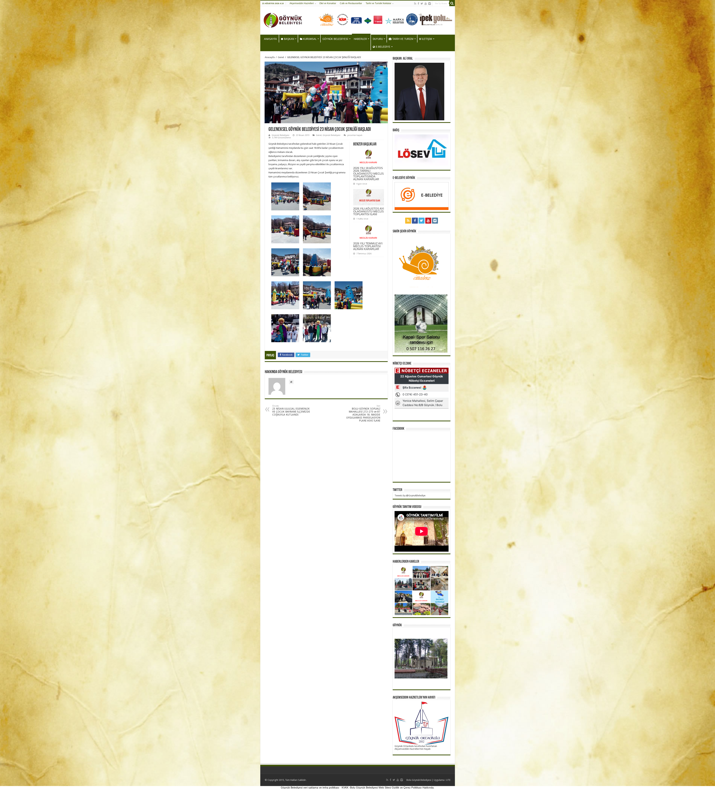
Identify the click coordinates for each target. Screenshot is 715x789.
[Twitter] (421, 3)
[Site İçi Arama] (452, 3)
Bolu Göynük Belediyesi (418, 780)
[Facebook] (418, 3)
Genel (281, 57)
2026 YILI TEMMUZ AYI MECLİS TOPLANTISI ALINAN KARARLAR (367, 246)
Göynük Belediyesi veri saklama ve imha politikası (310, 787)
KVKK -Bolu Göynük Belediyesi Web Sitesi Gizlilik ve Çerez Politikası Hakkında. (388, 787)
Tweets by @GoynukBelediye (410, 495)
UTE (448, 780)
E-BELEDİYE (383, 46)
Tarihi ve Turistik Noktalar (378, 3)
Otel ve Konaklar (327, 3)
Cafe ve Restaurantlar (351, 3)
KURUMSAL (310, 39)
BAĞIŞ (396, 130)
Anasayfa (270, 57)
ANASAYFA (270, 39)
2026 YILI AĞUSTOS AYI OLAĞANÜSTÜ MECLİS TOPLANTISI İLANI (368, 211)
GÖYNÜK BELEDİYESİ (335, 39)
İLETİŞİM (427, 39)
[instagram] (429, 3)
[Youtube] (425, 3)
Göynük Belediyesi (280, 135)
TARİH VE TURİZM (402, 39)
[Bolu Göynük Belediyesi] (283, 19)
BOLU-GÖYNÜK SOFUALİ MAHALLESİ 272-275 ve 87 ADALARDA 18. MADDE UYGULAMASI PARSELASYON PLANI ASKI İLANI (363, 413)
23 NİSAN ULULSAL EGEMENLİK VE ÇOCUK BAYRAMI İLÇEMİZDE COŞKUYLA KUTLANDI (291, 410)
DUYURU (378, 39)
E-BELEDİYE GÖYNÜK (404, 178)
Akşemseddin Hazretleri (302, 3)
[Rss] (415, 3)
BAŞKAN (289, 39)
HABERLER (360, 39)
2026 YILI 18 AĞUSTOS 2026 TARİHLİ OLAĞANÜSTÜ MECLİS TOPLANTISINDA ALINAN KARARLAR (368, 173)
